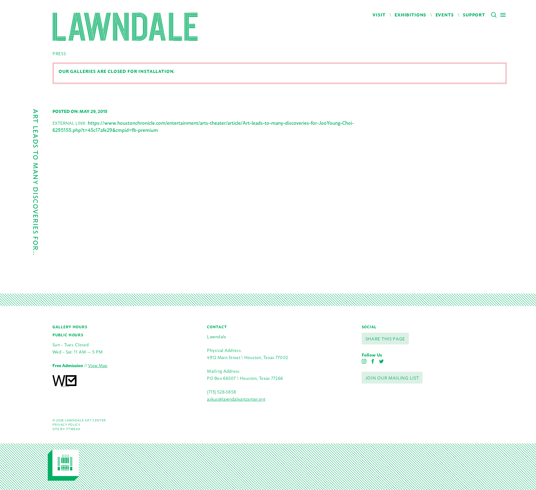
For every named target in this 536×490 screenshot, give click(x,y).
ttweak (73, 428)
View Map (97, 365)
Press (59, 53)
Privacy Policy (66, 424)
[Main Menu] (503, 15)
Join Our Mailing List (392, 377)
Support (474, 14)
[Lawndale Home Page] (125, 26)
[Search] (494, 15)
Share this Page (385, 338)
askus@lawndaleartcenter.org (236, 398)
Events (445, 14)
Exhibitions (410, 14)
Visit (379, 14)
